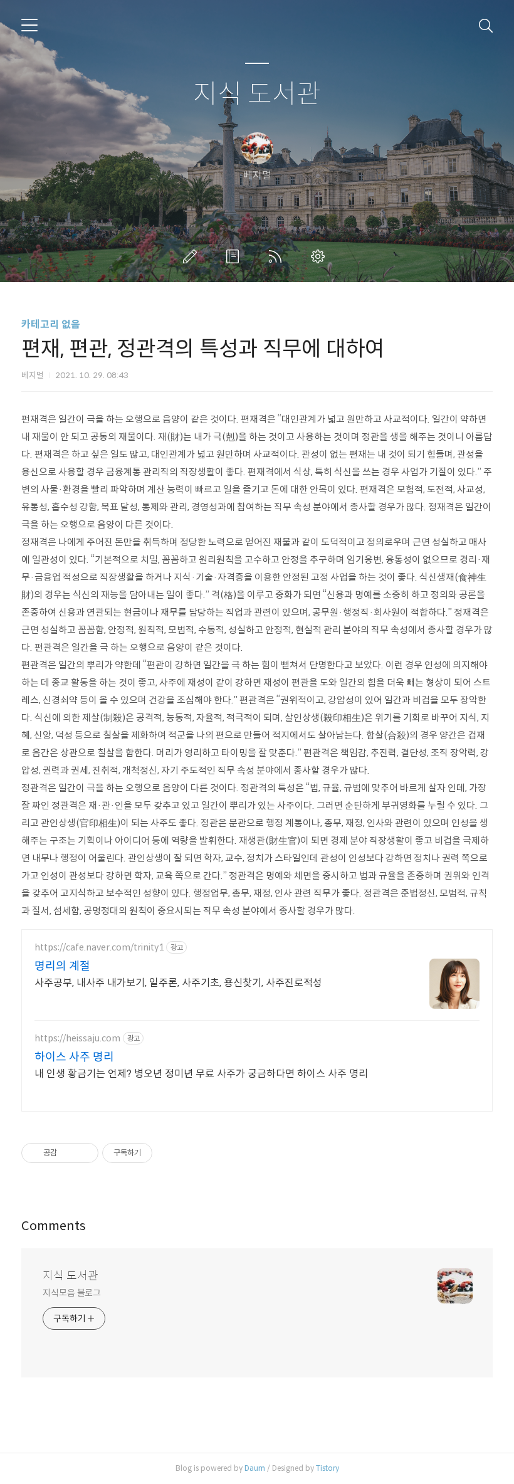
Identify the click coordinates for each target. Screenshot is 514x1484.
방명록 (235, 256)
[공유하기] (68, 1153)
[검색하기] (486, 25)
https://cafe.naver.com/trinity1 (99, 947)
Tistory (327, 1468)
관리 (320, 256)
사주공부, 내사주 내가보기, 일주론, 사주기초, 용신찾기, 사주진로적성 (178, 982)
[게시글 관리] (84, 1153)
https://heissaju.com (77, 1038)
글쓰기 (192, 256)
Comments (53, 1226)
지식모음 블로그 (72, 1292)
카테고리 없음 (50, 324)
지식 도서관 (257, 94)
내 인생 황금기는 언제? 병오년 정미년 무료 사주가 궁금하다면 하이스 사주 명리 (201, 1073)
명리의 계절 (62, 966)
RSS (278, 256)
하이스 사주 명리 (74, 1057)
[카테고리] (29, 25)
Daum (254, 1468)
